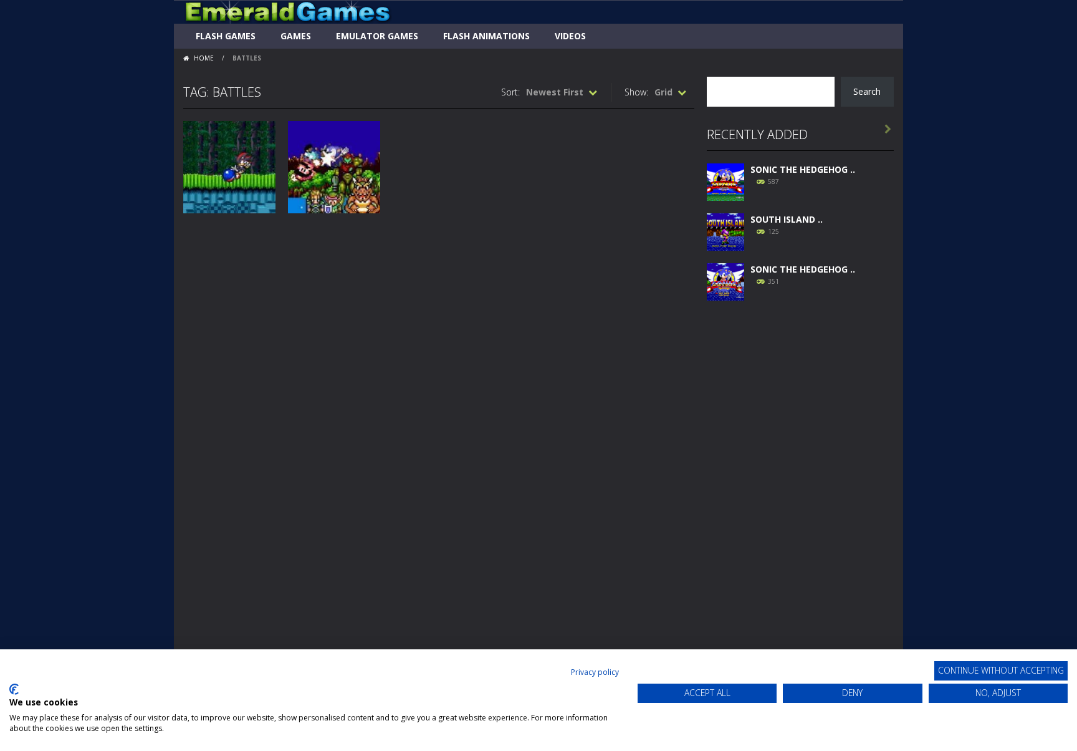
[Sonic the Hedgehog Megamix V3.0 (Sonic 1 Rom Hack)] (725, 181)
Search (867, 91)
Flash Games (226, 36)
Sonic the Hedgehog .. (802, 169)
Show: (636, 92)
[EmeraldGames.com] (287, 11)
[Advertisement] (800, 500)
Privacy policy (595, 672)
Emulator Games (377, 36)
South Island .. (786, 219)
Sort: (510, 92)
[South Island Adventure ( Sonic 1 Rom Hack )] (725, 230)
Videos (570, 36)
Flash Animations (486, 36)
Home (204, 58)
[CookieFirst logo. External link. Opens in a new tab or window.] (14, 689)
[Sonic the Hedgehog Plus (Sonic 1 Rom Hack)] (725, 280)
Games (295, 36)
